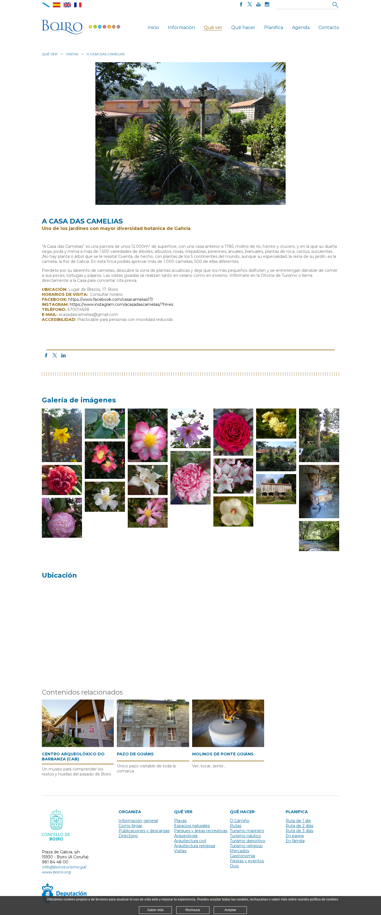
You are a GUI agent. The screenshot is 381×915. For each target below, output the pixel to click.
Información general (138, 820)
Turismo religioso (246, 845)
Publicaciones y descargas (144, 830)
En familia (295, 840)
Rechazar (192, 910)
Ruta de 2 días (299, 825)
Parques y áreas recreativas (200, 830)
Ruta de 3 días (299, 830)
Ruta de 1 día (298, 820)
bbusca (335, 4)
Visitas (72, 54)
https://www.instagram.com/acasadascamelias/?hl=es (121, 304)
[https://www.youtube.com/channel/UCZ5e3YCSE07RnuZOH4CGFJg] (258, 5)
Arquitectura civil (190, 840)
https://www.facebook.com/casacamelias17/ (110, 299)
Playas (180, 820)
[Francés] (78, 5)
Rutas (235, 825)
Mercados (239, 850)
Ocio (234, 865)
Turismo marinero (247, 830)
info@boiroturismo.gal (64, 867)
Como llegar (130, 825)
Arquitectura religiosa (194, 845)
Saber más (155, 910)
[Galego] (46, 5)
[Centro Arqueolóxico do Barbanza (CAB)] (78, 723)
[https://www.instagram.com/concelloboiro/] (267, 5)
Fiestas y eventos (247, 860)
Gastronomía (242, 855)
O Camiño (239, 820)
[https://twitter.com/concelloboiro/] (249, 5)
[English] (67, 5)
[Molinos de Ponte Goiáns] (228, 723)
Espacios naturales (192, 825)
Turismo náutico (245, 835)
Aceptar (230, 910)
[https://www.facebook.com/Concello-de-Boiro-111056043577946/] (241, 5)
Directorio (128, 835)
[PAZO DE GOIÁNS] (153, 723)
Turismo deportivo (247, 840)
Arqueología (185, 835)
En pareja (295, 835)
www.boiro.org (56, 872)
